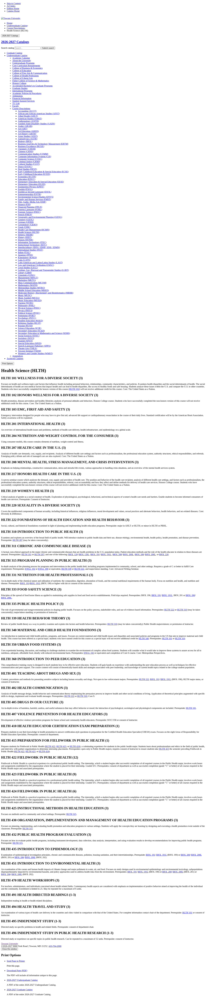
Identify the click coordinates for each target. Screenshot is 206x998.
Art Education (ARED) (28, 131)
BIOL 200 (117, 554)
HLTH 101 (26, 554)
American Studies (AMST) (30, 118)
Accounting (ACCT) (27, 111)
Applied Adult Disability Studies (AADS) (36, 123)
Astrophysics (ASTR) (27, 139)
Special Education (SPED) (29, 343)
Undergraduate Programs (23, 63)
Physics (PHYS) (25, 310)
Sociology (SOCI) (26, 338)
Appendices (17, 356)
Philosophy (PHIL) (26, 305)
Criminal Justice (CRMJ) (29, 161)
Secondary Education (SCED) (31, 331)
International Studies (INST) (30, 250)
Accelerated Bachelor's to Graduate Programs (32, 86)
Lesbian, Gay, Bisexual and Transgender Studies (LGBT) (43, 270)
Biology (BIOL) (25, 141)
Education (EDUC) (26, 179)
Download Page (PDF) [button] (17, 970)
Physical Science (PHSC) (29, 308)
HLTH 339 (66, 569)
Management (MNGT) (28, 278)
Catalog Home (13, 11)
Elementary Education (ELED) (31, 184)
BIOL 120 (72, 554)
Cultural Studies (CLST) (29, 164)
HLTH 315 (71, 814)
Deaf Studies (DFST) (27, 169)
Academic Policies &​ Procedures (26, 93)
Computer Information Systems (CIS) (34, 156)
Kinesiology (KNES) (27, 257)
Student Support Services (23, 101)
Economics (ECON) (27, 176)
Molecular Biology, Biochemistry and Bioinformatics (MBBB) (45, 293)
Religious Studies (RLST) (29, 323)
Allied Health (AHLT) (28, 116)
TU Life (16, 103)
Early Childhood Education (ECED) (34, 174)
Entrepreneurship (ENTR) (29, 194)
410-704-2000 (55, 946)
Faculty (15, 106)
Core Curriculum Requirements (26, 65)
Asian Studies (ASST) (28, 136)
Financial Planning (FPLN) (30, 207)
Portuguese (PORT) (26, 315)
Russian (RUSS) (25, 325)
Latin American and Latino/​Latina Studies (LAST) (40, 262)
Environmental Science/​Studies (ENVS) (35, 197)
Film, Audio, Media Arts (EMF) (32, 202)
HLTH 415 (164, 749)
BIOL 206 (139, 554)
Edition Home (13, 8)
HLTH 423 (61, 746)
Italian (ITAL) (24, 252)
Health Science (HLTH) (28, 232)
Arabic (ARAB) (25, 126)
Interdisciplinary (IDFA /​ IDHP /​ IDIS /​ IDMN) (39, 247)
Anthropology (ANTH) (28, 121)
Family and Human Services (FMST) (34, 199)
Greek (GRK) (24, 227)
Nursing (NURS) (25, 303)
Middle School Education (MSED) (33, 290)
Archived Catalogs (15, 358)
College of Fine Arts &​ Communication (29, 73)
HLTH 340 (144, 638)
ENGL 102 (30, 569)
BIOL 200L (128, 554)
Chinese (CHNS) (25, 151)
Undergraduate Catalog (17, 25)
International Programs (22, 91)
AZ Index (11, 6)
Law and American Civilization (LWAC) (36, 265)
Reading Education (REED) (30, 320)
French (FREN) (25, 214)
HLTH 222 (79, 569)
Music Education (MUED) (30, 300)
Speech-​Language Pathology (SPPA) (34, 346)
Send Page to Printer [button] (16, 961)
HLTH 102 (74, 389)
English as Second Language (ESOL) (34, 192)
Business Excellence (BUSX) (31, 146)
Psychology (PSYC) (27, 318)
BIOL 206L (150, 554)
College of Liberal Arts (22, 78)
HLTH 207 (18, 540)
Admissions (17, 96)
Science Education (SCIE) (29, 328)
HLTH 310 (182, 610)
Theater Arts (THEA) (27, 348)
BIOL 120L (84, 554)
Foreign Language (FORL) (30, 209)
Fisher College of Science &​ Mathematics (30, 81)
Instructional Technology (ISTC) (32, 245)
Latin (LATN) (24, 260)
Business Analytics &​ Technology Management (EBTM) (43, 144)
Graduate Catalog (14, 53)
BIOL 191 (95, 554)
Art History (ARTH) (27, 134)
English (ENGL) (25, 189)
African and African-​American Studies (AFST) (39, 113)
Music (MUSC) (25, 295)
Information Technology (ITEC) (32, 242)
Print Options (7, 364)
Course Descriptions (16, 28)
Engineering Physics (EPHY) (31, 187)
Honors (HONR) (25, 240)
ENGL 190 (43, 569)
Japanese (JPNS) (25, 255)
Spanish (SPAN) (25, 341)
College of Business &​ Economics (27, 68)
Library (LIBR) (25, 272)
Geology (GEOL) (26, 219)
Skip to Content (14, 3)
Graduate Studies (19, 88)
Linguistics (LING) (26, 275)
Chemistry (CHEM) (27, 149)
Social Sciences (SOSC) (28, 336)
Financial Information (21, 98)
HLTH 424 (75, 746)
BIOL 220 (163, 554)
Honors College (19, 83)
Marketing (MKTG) (27, 280)
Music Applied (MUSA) (29, 298)
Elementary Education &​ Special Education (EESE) (41, 182)
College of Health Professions (25, 75)
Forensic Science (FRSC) (29, 212)
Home (9, 23)
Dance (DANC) (25, 166)
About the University (21, 60)
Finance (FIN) (24, 204)
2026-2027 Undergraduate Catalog (22, 980)
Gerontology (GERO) (27, 224)
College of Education (21, 70)
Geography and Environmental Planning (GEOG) (40, 217)
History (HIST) (25, 237)
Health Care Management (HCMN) (33, 230)
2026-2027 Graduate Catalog (20, 989)
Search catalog (7, 48)
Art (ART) (22, 129)
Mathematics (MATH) (28, 285)
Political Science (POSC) (29, 313)
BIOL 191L (106, 554)
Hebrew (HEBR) (25, 235)
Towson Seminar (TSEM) (29, 351)
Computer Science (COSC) (30, 159)
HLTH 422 (50, 746)
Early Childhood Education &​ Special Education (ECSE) (43, 171)
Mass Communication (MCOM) (32, 283)
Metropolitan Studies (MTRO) (31, 288)
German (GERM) (26, 222)
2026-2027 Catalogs (15, 42)
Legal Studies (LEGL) (28, 267)
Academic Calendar (21, 58)
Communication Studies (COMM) (33, 154)
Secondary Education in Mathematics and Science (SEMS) (44, 333)
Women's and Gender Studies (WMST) (35, 353)
